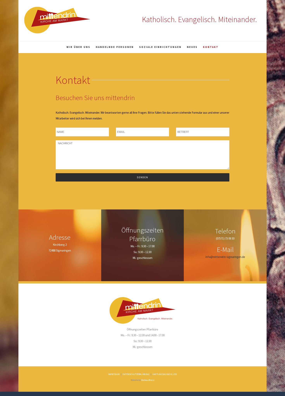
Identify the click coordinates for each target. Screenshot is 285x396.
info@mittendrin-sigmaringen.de (225, 257)
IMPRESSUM (114, 374)
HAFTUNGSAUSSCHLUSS (164, 374)
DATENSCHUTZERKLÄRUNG (136, 374)
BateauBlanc (148, 380)
